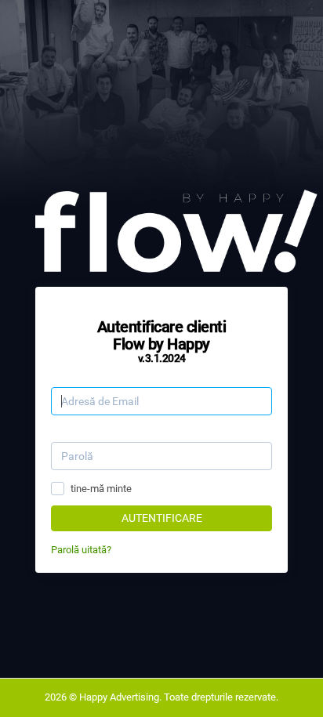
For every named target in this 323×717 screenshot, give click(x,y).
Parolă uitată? (81, 550)
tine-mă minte (101, 488)
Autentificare (162, 518)
